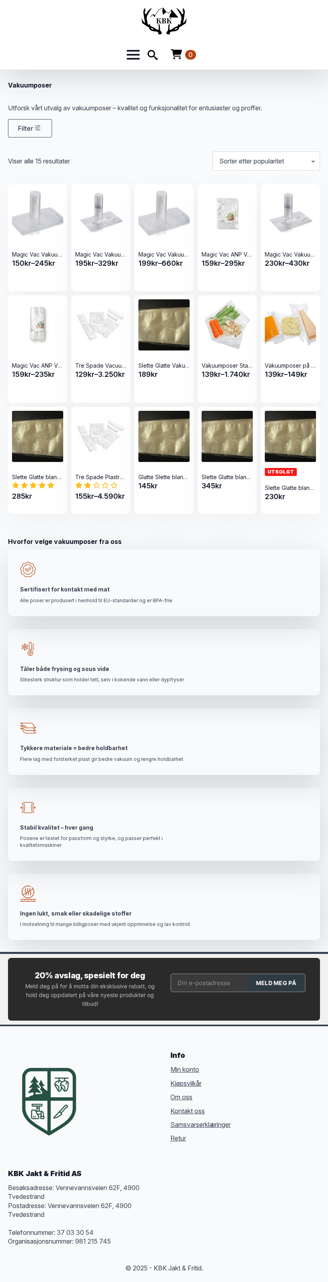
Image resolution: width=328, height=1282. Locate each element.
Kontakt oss (187, 1111)
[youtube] (151, 1096)
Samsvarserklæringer (200, 1125)
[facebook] (94, 1096)
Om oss (181, 1097)
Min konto (184, 1069)
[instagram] (122, 1096)
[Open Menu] (133, 54)
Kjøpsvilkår (186, 1083)
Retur (178, 1138)
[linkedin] (137, 1096)
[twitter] (108, 1096)
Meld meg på (276, 982)
